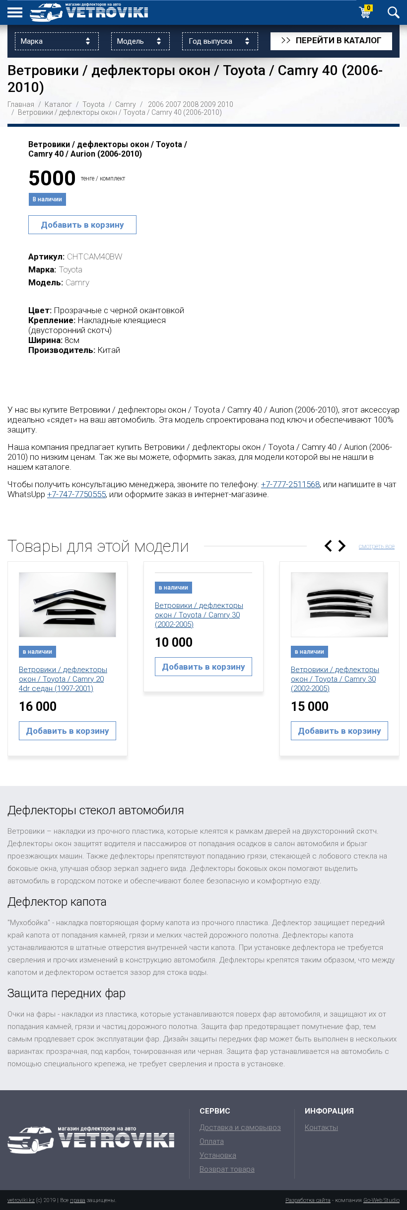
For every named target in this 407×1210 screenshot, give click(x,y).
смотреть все (377, 546)
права (77, 1200)
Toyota (93, 104)
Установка (218, 1155)
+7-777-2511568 (290, 484)
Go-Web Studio (381, 1200)
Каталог (58, 104)
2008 (191, 104)
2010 (225, 104)
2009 (208, 104)
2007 (173, 104)
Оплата (212, 1141)
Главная (20, 104)
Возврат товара (227, 1169)
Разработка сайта (308, 1200)
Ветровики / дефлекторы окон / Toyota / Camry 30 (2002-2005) (199, 615)
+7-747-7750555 (76, 494)
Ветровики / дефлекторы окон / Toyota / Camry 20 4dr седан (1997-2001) (63, 679)
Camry (125, 104)
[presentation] (328, 546)
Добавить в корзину (82, 225)
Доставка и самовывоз (240, 1127)
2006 (156, 104)
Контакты (321, 1127)
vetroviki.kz (21, 1200)
